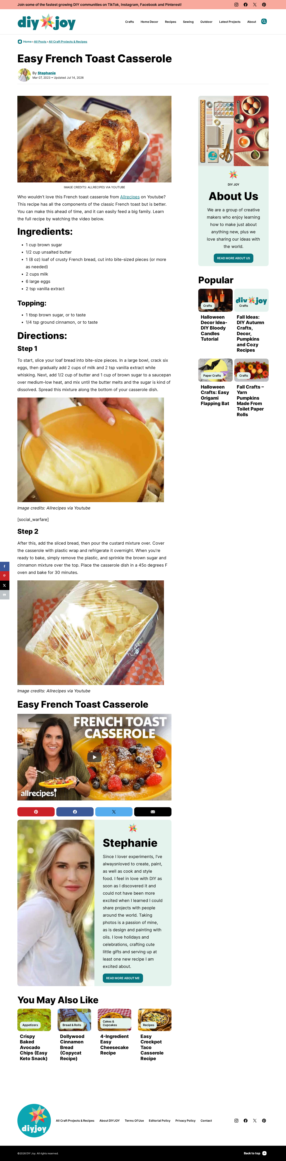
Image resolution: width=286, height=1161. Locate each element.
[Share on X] (4, 585)
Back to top (252, 1153)
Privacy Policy (185, 1120)
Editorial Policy (159, 1120)
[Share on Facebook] (4, 566)
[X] (254, 4)
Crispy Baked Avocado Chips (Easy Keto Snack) (34, 1047)
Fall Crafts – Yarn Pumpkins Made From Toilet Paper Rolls (250, 400)
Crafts (129, 21)
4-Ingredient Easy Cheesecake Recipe (114, 1045)
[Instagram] (236, 4)
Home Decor (149, 21)
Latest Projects (230, 21)
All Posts (40, 41)
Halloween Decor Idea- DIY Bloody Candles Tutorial (214, 328)
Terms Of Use (134, 1120)
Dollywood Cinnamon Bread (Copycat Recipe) (72, 1047)
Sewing (188, 21)
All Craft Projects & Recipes (68, 41)
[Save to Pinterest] (4, 576)
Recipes (170, 21)
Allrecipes (130, 196)
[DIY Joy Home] (46, 21)
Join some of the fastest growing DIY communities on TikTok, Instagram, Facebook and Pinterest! (99, 5)
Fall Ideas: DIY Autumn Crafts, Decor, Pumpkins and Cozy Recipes (250, 333)
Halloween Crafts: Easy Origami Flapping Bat (215, 395)
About (251, 21)
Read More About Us (233, 258)
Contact (206, 1120)
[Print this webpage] (4, 594)
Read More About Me (123, 978)
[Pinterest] (264, 4)
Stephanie (47, 73)
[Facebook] (245, 4)
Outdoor (206, 21)
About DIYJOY (109, 1120)
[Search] (264, 21)
